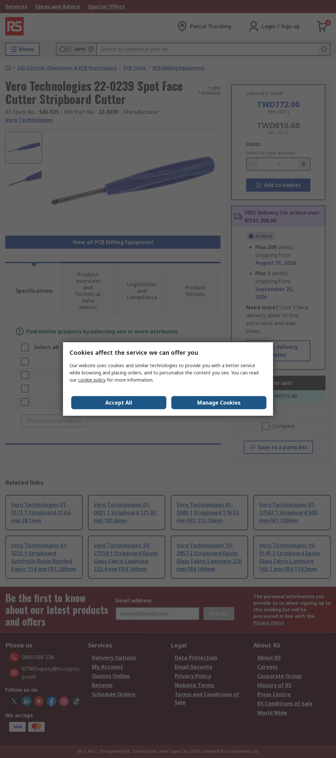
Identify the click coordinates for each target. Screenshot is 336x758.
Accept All (118, 402)
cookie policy (92, 380)
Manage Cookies (219, 402)
